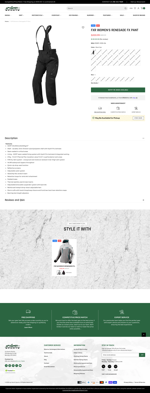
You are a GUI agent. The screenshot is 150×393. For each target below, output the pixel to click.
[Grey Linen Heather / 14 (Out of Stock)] (126, 57)
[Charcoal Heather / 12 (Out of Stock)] (121, 63)
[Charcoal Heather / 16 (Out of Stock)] (132, 63)
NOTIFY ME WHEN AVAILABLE (118, 90)
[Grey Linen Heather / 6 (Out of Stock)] (104, 57)
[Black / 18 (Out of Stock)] (137, 52)
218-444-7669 (19, 361)
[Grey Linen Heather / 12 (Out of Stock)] (121, 57)
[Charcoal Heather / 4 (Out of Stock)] (99, 63)
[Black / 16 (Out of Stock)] (132, 52)
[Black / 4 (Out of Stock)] (99, 52)
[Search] (125, 8)
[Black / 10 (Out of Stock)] (115, 52)
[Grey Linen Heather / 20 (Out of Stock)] (93, 63)
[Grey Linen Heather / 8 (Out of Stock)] (110, 57)
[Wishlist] (83, 27)
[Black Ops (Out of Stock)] (93, 52)
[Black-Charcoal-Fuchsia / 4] (63, 273)
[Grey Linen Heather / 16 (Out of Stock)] (132, 57)
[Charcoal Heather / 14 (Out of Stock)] (126, 63)
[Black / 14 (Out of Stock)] (126, 52)
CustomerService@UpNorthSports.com (75, 390)
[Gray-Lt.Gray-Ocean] (59, 273)
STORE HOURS (138, 118)
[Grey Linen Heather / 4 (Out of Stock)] (99, 57)
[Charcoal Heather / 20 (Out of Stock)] (93, 68)
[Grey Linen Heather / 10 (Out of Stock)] (115, 57)
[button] (95, 39)
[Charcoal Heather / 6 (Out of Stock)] (104, 63)
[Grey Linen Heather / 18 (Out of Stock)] (137, 57)
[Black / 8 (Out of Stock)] (110, 52)
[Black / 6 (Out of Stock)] (104, 52)
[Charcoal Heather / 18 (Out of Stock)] (137, 63)
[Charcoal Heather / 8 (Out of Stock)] (110, 63)
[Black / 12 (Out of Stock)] (121, 52)
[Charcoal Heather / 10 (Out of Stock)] (115, 63)
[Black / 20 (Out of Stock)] (93, 57)
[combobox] (97, 8)
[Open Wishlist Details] (135, 8)
